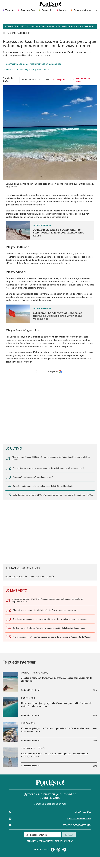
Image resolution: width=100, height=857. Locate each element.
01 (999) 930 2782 (83, 812)
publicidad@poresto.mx (79, 818)
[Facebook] (53, 850)
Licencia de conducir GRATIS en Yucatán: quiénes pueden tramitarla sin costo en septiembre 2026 (47, 600)
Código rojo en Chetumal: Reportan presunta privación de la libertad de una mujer (49, 628)
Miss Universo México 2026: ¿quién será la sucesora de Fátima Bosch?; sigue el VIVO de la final (51, 458)
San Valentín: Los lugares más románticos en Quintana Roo (33, 64)
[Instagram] (58, 850)
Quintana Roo (37, 577)
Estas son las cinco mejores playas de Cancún (27, 69)
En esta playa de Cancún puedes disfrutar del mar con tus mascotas (59, 730)
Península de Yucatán (16, 577)
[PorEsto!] (50, 4)
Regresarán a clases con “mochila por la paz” (33, 477)
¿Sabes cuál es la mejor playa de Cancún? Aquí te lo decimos (57, 679)
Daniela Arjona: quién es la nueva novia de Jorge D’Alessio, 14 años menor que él (48, 468)
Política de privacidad (62, 841)
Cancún (50, 577)
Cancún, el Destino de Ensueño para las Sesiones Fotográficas (55, 755)
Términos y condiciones (39, 841)
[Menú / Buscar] (95, 10)
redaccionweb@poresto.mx (77, 825)
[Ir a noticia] (10, 682)
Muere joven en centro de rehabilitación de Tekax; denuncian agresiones (45, 610)
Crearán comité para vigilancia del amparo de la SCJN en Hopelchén (43, 486)
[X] (64, 850)
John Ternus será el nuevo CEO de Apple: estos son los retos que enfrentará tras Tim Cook (53, 495)
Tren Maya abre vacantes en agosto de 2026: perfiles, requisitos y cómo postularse (50, 619)
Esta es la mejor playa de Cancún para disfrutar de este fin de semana (56, 705)
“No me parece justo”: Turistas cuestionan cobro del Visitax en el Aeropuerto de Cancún (52, 637)
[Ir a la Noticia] (50, 230)
